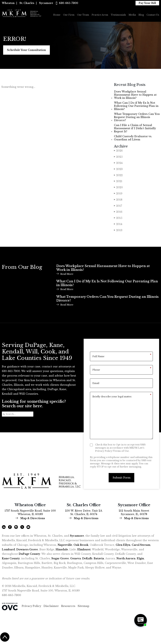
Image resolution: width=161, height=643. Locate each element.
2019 (118, 193)
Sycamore (46, 3)
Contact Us (153, 14)
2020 (118, 187)
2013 (118, 230)
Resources (68, 606)
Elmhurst (84, 549)
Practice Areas (100, 14)
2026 (118, 150)
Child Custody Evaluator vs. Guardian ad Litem (133, 138)
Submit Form (121, 477)
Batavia (99, 558)
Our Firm (68, 14)
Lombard (8, 549)
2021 (118, 181)
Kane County (11, 558)
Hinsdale (62, 549)
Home (56, 14)
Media (132, 14)
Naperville (65, 544)
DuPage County (29, 553)
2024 (118, 162)
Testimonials (118, 14)
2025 (118, 156)
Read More (66, 274)
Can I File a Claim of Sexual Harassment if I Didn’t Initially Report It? (135, 128)
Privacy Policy (31, 606)
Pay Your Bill (147, 3)
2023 (118, 169)
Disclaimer (51, 606)
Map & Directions (32, 518)
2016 (118, 211)
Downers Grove (27, 549)
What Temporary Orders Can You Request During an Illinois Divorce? (137, 117)
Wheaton (8, 3)
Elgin (140, 558)
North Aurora (125, 558)
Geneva (75, 558)
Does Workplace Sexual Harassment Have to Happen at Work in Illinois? (135, 94)
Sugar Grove (60, 558)
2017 (118, 205)
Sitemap (83, 606)
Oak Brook (81, 544)
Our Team (83, 14)
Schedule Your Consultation (26, 50)
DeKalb (87, 558)
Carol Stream (141, 544)
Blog (141, 14)
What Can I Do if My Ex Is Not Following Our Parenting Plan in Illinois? (136, 106)
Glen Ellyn (123, 544)
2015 (118, 217)
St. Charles (26, 3)
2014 (118, 224)
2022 (118, 175)
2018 (118, 199)
